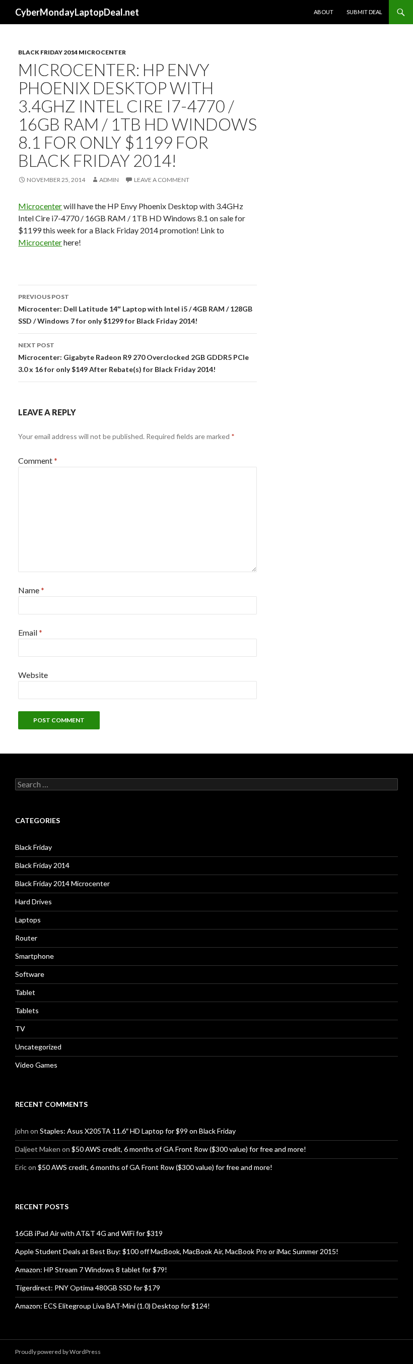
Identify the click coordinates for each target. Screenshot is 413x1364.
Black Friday (33, 847)
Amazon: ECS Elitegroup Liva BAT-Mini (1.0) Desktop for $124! (112, 1305)
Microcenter (40, 206)
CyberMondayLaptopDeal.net (77, 12)
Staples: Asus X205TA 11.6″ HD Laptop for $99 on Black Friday (138, 1131)
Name (31, 590)
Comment (37, 460)
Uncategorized (38, 1046)
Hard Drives (33, 901)
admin (109, 179)
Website (33, 674)
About (323, 12)
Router (26, 938)
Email (30, 632)
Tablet (25, 992)
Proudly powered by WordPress (58, 1351)
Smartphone (34, 956)
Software (29, 974)
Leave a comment (161, 179)
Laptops (28, 919)
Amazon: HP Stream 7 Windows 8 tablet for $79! (91, 1269)
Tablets (27, 1010)
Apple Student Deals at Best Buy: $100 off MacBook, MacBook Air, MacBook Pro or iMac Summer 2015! (176, 1251)
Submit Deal (364, 12)
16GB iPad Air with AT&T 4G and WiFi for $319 (89, 1233)
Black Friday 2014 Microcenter (72, 52)
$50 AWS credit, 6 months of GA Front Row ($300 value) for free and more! (189, 1149)
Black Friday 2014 (42, 865)
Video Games (36, 1065)
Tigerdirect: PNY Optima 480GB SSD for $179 (87, 1287)
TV (20, 1028)
